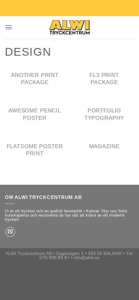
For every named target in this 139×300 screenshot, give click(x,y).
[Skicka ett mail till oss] (10, 232)
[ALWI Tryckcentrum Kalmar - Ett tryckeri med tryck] (69, 27)
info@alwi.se (87, 257)
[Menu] (8, 27)
